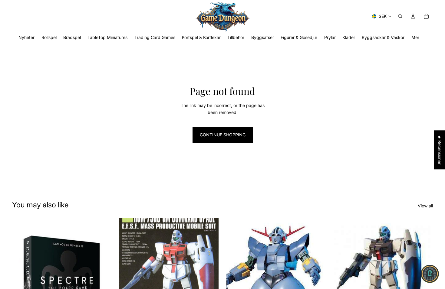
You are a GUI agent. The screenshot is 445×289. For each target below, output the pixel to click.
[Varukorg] (426, 16)
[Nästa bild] (209, 280)
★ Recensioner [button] (439, 149)
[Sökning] (400, 16)
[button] (430, 274)
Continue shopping (223, 134)
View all (425, 205)
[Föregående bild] (128, 280)
